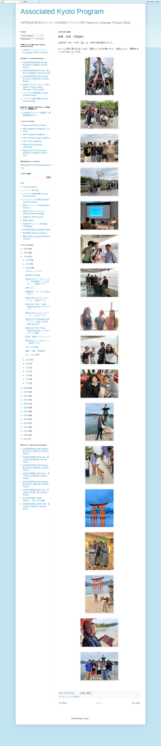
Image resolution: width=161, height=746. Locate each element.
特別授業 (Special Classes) (35, 233)
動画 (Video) (28, 220)
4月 (28, 371)
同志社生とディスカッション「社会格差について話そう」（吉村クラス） (37, 281)
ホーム (99, 703)
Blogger (85, 718)
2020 (26, 400)
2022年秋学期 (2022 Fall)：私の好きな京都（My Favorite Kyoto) (36, 492)
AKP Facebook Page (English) (36, 138)
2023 (26, 388)
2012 (26, 431)
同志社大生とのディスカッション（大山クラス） (37, 314)
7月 (28, 367)
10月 (28, 268)
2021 (26, 396)
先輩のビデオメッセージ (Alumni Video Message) (34, 212)
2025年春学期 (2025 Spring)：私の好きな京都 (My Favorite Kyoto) (36, 78)
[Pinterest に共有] (90, 693)
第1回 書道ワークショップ (37, 337)
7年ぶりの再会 (31, 347)
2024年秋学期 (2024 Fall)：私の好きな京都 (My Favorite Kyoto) (36, 459)
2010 (26, 439)
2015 (26, 419)
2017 (26, 411)
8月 (28, 364)
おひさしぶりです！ (34, 271)
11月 (28, 264)
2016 (26, 415)
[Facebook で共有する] (88, 693)
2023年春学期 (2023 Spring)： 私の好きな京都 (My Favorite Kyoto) (36, 484)
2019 (26, 404)
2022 (26, 392)
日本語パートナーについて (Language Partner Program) (35, 51)
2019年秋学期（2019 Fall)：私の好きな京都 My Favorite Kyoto (36, 506)
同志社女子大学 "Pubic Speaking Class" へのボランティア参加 (37, 330)
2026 (26, 249)
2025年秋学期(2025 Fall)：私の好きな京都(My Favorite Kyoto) (37, 71)
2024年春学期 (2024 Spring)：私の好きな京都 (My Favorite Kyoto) (36, 467)
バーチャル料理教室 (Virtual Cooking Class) (35, 94)
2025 (26, 253)
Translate (40, 39)
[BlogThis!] (83, 693)
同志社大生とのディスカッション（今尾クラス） (37, 299)
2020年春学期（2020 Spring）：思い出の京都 (34, 499)
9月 (28, 360)
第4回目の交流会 (32, 275)
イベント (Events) (72, 697)
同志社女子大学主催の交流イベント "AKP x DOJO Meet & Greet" (37, 321)
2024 (26, 256)
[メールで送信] (81, 693)
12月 (28, 260)
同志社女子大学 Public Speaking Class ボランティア (37, 306)
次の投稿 (63, 703)
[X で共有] (86, 693)
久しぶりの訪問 (32, 355)
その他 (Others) (30, 187)
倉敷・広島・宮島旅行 (35, 351)
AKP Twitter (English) (32, 141)
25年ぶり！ (30, 288)
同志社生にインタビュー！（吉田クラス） (37, 342)
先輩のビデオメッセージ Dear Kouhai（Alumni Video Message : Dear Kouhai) (36, 87)
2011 (26, 435)
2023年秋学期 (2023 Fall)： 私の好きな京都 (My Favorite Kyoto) (36, 475)
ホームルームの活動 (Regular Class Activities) (36, 200)
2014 (26, 423)
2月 (28, 379)
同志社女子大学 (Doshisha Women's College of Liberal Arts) (35, 152)
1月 (28, 383)
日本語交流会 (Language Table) (37, 229)
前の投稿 (136, 703)
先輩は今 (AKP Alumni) (33, 217)
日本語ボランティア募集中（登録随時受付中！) (37, 114)
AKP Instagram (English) (34, 134)
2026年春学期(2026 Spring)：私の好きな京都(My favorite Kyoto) (36, 64)
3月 (28, 375)
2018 (26, 407)
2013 (26, 427)
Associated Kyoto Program (62, 11)
